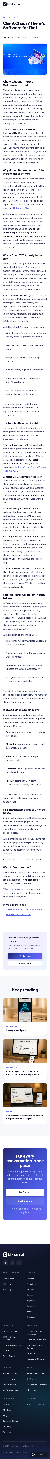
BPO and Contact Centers (10, 1338)
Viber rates (31, 1390)
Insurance (7, 1351)
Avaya (29, 1311)
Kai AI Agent (8, 1289)
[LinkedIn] (12, 1262)
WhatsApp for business (37, 1384)
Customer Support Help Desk (35, 1332)
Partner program (10, 1373)
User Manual (8, 1404)
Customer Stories (10, 1421)
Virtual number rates (35, 1373)
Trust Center (8, 1452)
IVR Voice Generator (35, 1404)
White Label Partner (11, 1390)
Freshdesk (31, 1284)
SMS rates (31, 1379)
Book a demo (13, 889)
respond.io (31, 1300)
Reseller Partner (10, 1379)
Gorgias (30, 1295)
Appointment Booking (36, 1359)
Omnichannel (8, 1278)
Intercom (30, 1289)
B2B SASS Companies (12, 1345)
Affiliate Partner (9, 1384)
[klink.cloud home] (12, 4)
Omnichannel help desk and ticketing (24, 909)
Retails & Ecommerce (12, 1331)
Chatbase (31, 1317)
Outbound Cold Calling (36, 1340)
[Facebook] (5, 1262)
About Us (7, 1432)
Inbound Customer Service (35, 1346)
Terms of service (24, 1452)
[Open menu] (44, 4)
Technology (10, 17)
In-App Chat (32, 1353)
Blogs (5, 1415)
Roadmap (7, 1426)
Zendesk (30, 1278)
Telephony (7, 1284)
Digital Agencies (10, 1356)
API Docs (7, 1410)
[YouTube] (19, 1262)
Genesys (30, 1306)
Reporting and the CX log (18, 914)
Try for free (25, 956)
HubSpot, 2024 (21, 208)
